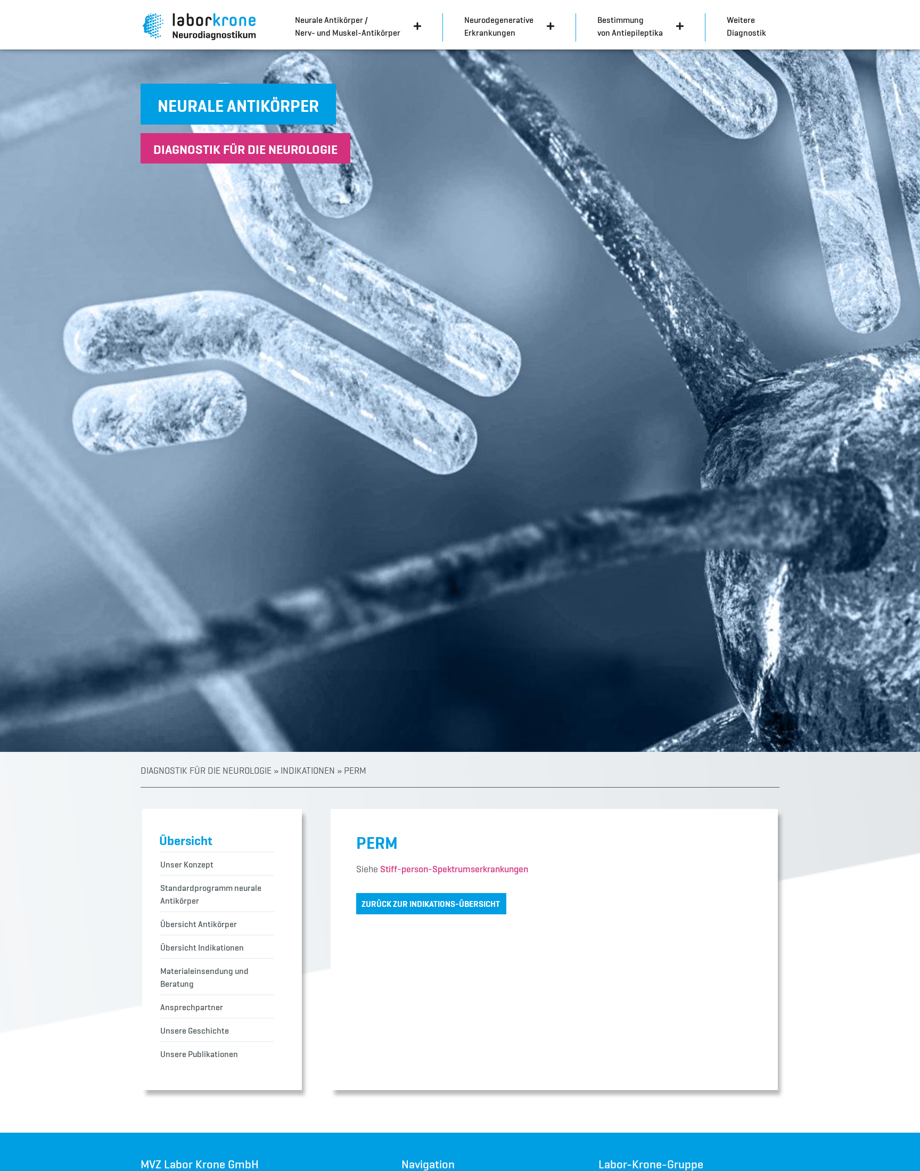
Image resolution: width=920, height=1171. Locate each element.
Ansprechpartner (191, 1007)
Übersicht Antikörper (198, 924)
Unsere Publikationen (199, 1054)
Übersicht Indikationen (202, 947)
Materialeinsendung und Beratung (204, 977)
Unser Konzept (186, 864)
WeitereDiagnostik (746, 26)
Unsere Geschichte (194, 1030)
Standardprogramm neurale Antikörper (210, 894)
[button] (238, 104)
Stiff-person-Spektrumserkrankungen (454, 869)
